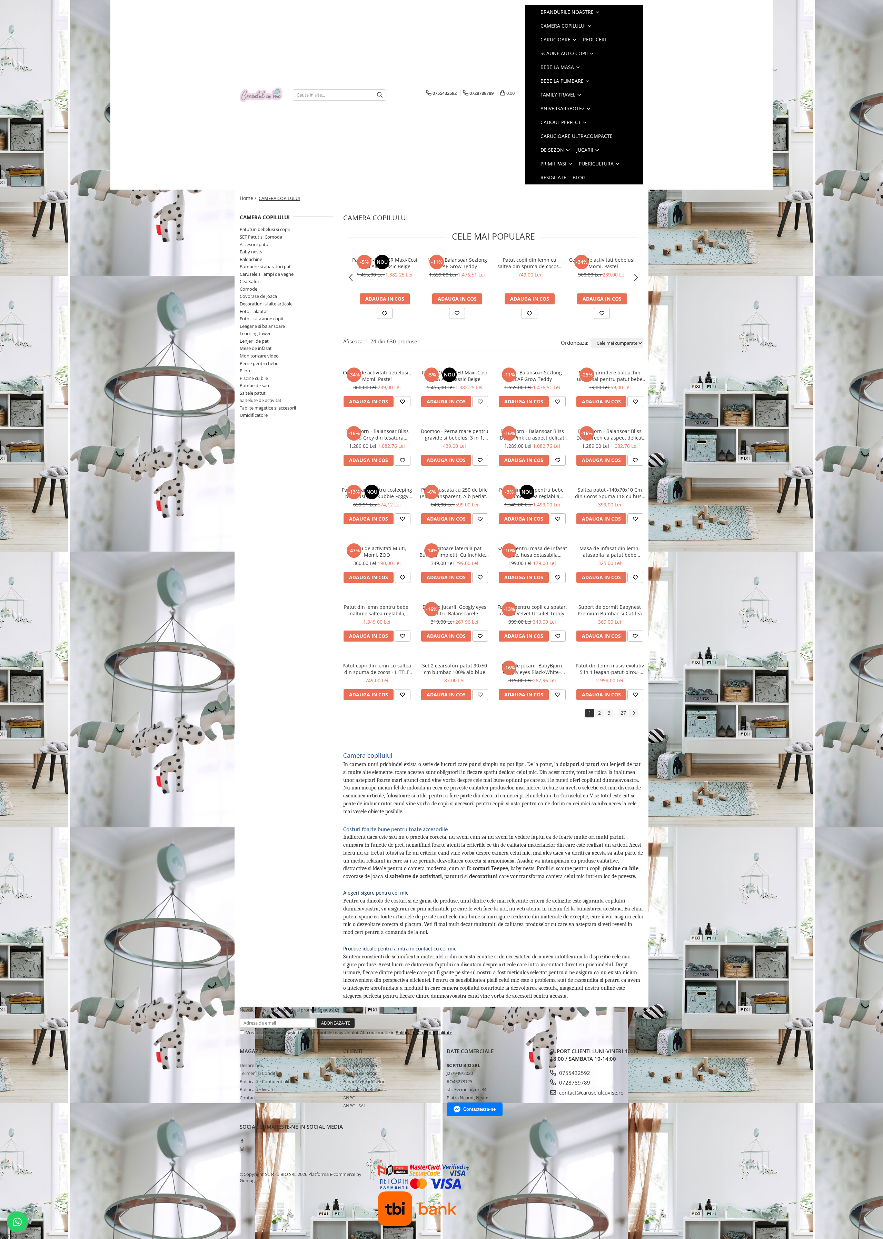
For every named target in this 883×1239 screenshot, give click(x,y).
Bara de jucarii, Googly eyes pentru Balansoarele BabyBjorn (454, 610)
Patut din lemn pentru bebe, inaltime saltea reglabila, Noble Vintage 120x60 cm (532, 493)
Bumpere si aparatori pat (265, 266)
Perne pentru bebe (259, 363)
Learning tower (255, 333)
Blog (579, 177)
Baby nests (251, 252)
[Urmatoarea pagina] (633, 713)
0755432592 (574, 1072)
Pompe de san (254, 385)
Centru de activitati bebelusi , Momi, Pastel (602, 263)
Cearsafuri (250, 281)
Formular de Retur (362, 1089)
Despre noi (251, 1065)
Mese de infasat (256, 348)
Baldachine (251, 259)
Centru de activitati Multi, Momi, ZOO (376, 551)
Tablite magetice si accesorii (268, 408)
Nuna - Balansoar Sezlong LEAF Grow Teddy (457, 263)
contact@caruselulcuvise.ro (591, 1092)
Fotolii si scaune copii (261, 318)
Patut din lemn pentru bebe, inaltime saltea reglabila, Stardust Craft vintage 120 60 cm (376, 610)
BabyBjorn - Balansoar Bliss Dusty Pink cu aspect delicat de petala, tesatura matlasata (532, 434)
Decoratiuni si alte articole (266, 304)
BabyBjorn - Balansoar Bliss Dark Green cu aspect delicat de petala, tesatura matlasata (610, 434)
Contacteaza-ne (479, 1109)
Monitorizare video (259, 356)
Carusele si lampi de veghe (267, 274)
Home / (249, 198)
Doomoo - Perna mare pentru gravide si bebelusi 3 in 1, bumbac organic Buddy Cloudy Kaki (454, 434)
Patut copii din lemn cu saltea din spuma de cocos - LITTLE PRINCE (529, 263)
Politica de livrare (257, 1089)
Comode (248, 289)
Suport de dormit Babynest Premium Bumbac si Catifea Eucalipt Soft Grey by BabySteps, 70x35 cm (610, 610)
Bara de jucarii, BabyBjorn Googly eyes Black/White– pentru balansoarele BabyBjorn (532, 668)
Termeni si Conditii (259, 1073)
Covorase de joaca (258, 296)
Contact (248, 1098)
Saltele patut (253, 393)
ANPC (349, 1098)
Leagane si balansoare (262, 326)
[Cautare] (380, 95)
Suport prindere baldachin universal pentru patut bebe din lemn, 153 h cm (610, 375)
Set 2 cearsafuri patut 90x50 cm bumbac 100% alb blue (454, 668)
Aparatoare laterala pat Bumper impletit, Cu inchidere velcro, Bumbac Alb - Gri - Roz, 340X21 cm (454, 551)
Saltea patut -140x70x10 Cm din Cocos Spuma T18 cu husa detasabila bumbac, (609, 493)
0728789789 (574, 1082)
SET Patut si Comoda (261, 237)
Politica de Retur (360, 1073)
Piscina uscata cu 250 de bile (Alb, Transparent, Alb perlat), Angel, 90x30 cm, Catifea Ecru (454, 493)
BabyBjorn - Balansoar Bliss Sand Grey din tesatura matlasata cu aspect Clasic (377, 434)
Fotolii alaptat (254, 311)
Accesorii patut (255, 244)
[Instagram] (242, 1149)
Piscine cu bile (254, 378)
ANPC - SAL (354, 1105)
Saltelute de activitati (261, 400)
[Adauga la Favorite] (385, 313)
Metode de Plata (360, 1065)
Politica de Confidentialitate (424, 1032)
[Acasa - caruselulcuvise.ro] (261, 95)
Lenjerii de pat (254, 341)
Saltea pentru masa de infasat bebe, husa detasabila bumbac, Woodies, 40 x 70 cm (532, 551)
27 (623, 712)
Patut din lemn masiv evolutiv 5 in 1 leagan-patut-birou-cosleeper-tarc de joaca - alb (610, 668)
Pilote (245, 370)
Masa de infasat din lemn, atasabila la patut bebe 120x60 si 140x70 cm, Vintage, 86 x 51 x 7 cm (609, 551)
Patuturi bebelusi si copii (265, 229)
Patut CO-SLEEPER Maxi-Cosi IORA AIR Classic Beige (384, 263)
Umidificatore (254, 415)
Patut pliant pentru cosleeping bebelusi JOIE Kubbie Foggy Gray (377, 493)
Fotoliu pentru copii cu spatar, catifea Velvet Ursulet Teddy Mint (532, 610)
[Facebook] (242, 1141)
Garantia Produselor (364, 1081)
